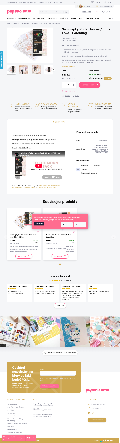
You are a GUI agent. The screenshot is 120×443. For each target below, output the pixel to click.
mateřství (104, 145)
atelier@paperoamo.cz (98, 404)
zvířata (101, 147)
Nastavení (39, 223)
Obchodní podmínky (12, 416)
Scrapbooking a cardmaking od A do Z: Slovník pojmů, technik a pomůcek (43, 404)
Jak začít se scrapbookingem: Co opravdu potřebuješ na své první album (42, 416)
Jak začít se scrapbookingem (28, 2)
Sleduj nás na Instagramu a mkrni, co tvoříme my (62, 352)
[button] (60, 264)
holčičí (99, 149)
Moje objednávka (44, 2)
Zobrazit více (60, 306)
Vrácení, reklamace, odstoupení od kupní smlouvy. (17, 420)
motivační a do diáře (102, 152)
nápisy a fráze (103, 151)
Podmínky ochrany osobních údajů (17, 423)
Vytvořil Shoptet (94, 440)
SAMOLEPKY (34, 187)
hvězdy (105, 147)
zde (72, 220)
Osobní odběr (10, 427)
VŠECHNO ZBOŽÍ (44, 186)
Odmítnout (66, 225)
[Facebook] (89, 413)
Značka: (69, 40)
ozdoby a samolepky (24, 187)
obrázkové (104, 149)
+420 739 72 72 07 (96, 408)
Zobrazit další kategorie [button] (89, 173)
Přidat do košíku (87, 85)
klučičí (94, 149)
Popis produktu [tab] (59, 122)
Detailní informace (68, 66)
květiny (96, 147)
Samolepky (84, 166)
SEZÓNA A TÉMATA (44, 187)
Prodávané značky (57, 2)
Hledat (66, 12)
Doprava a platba (12, 2)
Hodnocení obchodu (60, 276)
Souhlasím (80, 225)
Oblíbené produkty (12, 429)
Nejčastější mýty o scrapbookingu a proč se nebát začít (43, 410)
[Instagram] (92, 413)
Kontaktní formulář (97, 420)
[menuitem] (11, 18)
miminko (98, 145)
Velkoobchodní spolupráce (14, 432)
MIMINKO (53, 187)
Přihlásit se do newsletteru (49, 386)
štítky (96, 151)
